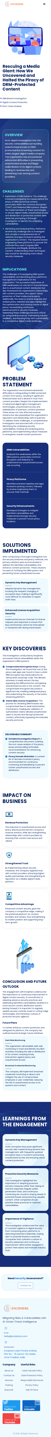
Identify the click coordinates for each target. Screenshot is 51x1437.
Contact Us (25, 1285)
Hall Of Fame (32, 1390)
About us (9, 1370)
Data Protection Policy (32, 1375)
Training (9, 1385)
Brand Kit (9, 1390)
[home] (13, 4)
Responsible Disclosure (32, 1380)
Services (9, 1380)
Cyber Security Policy (32, 1370)
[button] (44, 4)
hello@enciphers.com (15, 1336)
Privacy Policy (31, 1385)
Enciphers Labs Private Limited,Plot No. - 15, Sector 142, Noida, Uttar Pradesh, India (20, 1354)
